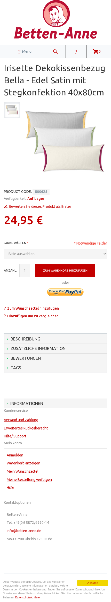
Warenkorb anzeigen (23, 463)
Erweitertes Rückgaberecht (26, 428)
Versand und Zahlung (21, 420)
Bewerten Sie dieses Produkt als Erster (40, 206)
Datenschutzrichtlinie (27, 597)
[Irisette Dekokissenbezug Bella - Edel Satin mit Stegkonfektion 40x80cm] (12, 110)
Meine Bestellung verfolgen (29, 480)
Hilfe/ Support (15, 436)
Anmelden (15, 455)
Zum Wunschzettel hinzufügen (33, 308)
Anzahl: (10, 270)
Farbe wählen (15, 243)
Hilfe (10, 488)
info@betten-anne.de (24, 531)
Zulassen (92, 583)
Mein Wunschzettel (22, 471)
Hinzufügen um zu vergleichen (33, 316)
